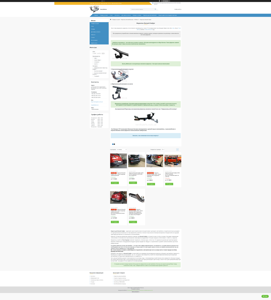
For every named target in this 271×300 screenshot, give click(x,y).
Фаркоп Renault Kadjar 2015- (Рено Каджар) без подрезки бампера (154, 174)
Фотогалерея (94, 40)
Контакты (117, 15)
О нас (111, 15)
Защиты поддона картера (120, 278)
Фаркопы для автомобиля (120, 276)
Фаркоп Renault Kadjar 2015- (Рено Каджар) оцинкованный (118, 174)
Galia (173, 28)
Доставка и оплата (126, 15)
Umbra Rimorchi (148, 29)
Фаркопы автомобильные (127, 19)
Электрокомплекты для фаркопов (121, 280)
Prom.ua (142, 287)
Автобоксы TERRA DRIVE (119, 282)
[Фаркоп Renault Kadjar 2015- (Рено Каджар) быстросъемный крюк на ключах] (173, 161)
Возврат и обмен (137, 15)
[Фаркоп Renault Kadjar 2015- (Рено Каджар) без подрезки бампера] (154, 161)
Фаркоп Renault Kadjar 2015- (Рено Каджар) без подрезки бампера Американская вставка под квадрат (136, 212)
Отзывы (93, 29)
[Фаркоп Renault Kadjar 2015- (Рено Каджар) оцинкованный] (118, 161)
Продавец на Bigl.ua (135, 289)
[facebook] (112, 144)
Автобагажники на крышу (120, 283)
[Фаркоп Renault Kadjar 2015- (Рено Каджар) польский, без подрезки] (136, 161)
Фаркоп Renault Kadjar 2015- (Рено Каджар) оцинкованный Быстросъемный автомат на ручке (118, 212)
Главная (96, 15)
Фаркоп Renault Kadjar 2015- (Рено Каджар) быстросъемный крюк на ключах (172, 174)
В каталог (93, 283)
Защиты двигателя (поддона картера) (168, 15)
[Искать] (155, 9)
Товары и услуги (104, 15)
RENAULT (136, 19)
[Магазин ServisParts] (94, 9)
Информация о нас (95, 278)
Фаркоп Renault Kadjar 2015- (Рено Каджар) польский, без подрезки (136, 174)
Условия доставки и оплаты (97, 280)
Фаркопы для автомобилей (149, 15)
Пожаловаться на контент (132, 290)
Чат (266, 296)
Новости (93, 34)
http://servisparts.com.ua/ (97, 101)
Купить (115, 183)
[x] (114, 144)
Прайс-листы (94, 43)
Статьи (92, 37)
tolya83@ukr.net (95, 105)
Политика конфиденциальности (146, 290)
